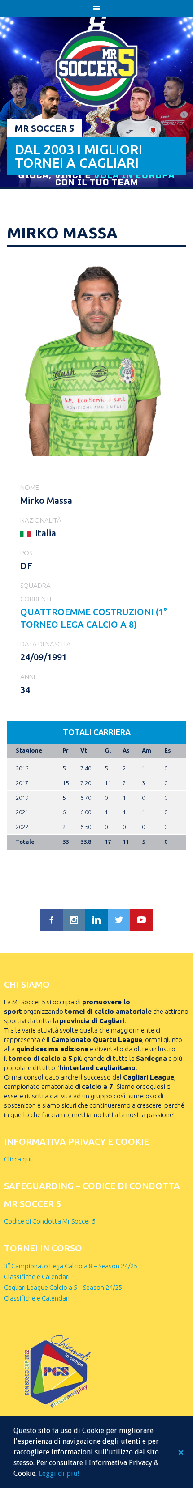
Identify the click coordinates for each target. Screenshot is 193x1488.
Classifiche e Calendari (37, 1276)
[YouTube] (141, 920)
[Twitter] (119, 920)
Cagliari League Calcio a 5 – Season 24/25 (63, 1287)
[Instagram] (74, 920)
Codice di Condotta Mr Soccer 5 (50, 1221)
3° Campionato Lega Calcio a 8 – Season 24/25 (70, 1266)
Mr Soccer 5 (44, 128)
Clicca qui (17, 1159)
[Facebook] (51, 920)
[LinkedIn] (96, 920)
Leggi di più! (59, 1473)
